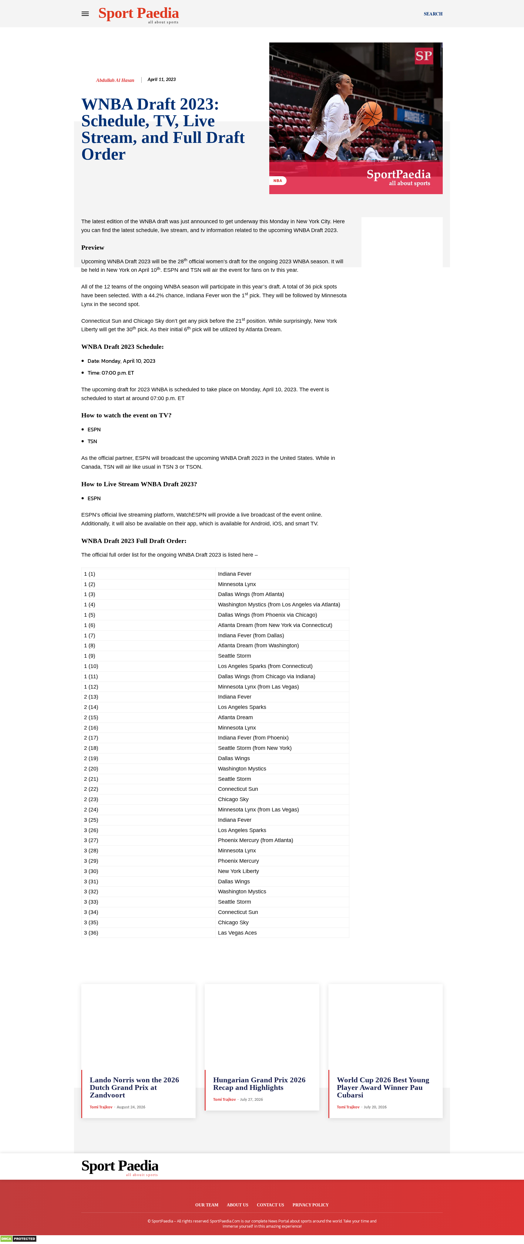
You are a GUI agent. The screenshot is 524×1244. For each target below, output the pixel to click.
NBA (278, 181)
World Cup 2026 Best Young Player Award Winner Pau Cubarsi (383, 1087)
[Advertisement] (402, 308)
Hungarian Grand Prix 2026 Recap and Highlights (259, 1083)
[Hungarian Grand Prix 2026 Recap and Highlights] (262, 1027)
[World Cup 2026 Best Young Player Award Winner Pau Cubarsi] (385, 1027)
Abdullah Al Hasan (115, 80)
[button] (433, 13)
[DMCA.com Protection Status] (18, 1240)
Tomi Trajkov (101, 1107)
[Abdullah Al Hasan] (88, 80)
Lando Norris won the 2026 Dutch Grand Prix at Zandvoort (134, 1087)
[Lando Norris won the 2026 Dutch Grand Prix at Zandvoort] (138, 1027)
